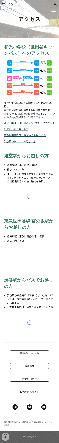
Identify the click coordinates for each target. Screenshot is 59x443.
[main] (29, 19)
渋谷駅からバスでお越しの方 (20, 141)
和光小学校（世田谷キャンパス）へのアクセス (29, 123)
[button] (3, 4)
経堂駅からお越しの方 (16, 129)
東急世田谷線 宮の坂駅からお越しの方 (25, 135)
